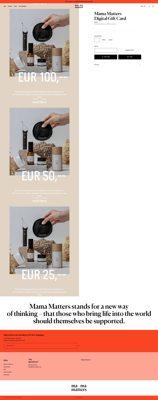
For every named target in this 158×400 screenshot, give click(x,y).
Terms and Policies (79, 397)
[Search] (149, 6)
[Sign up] (76, 346)
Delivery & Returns (8, 364)
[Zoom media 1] (39, 49)
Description (96, 64)
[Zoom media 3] (39, 247)
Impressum (7, 374)
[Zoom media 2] (39, 148)
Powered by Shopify (17, 397)
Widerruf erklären (86, 360)
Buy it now (129, 57)
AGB (5, 369)
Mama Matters (10, 397)
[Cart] (153, 6)
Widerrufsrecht (8, 372)
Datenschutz (7, 367)
